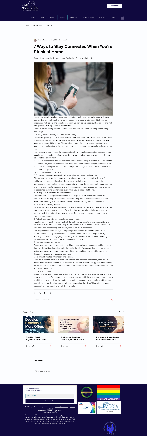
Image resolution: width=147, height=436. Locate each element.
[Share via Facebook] (35, 293)
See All (121, 312)
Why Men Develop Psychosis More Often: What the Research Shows (38, 338)
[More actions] (112, 40)
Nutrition (50, 25)
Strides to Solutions (61, 407)
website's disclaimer (59, 423)
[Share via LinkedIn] (45, 293)
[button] (122, 17)
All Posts (26, 25)
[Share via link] (51, 293)
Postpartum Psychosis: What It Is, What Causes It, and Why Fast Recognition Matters (73, 338)
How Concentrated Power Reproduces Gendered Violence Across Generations (107, 338)
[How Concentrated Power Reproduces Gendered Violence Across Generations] (108, 324)
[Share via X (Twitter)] (40, 293)
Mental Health (38, 25)
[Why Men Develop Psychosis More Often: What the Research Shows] (38, 324)
